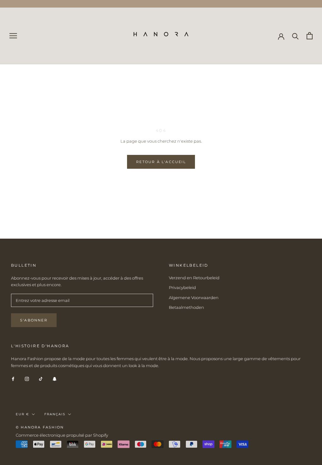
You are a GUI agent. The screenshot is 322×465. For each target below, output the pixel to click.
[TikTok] (41, 378)
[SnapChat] (55, 378)
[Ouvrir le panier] (310, 35)
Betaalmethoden (186, 307)
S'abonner (33, 320)
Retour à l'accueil (161, 162)
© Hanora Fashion (40, 427)
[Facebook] (13, 378)
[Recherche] (295, 35)
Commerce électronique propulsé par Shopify (62, 435)
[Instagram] (27, 378)
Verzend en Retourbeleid (194, 277)
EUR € (22, 414)
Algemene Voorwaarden (194, 297)
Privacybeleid (182, 287)
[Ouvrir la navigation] (13, 35)
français (54, 414)
